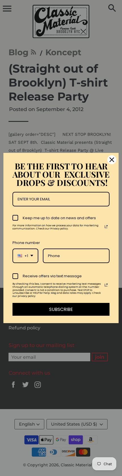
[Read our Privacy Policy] (106, 226)
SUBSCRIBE (61, 309)
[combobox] (25, 256)
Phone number (26, 242)
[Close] (112, 160)
